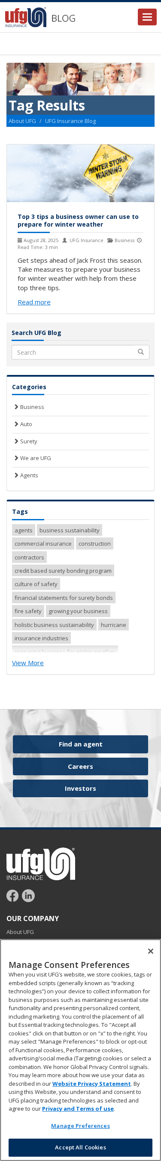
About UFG (22, 121)
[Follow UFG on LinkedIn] (28, 895)
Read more (34, 302)
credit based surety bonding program (63, 570)
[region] (80, 1050)
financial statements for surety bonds (64, 598)
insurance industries (41, 638)
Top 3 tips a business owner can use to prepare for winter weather (78, 220)
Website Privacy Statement (91, 1083)
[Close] (150, 951)
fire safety (28, 611)
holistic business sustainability (54, 625)
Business (31, 407)
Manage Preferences (80, 1126)
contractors (29, 557)
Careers (80, 766)
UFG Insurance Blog (70, 121)
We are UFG (35, 458)
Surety (28, 441)
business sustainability (69, 530)
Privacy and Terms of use (78, 1108)
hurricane (113, 625)
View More (28, 662)
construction (95, 543)
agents (24, 530)
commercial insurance (43, 543)
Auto (25, 424)
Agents (28, 475)
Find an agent (81, 744)
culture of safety (36, 584)
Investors (80, 788)
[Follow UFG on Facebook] (13, 895)
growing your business (78, 611)
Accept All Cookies (80, 1147)
